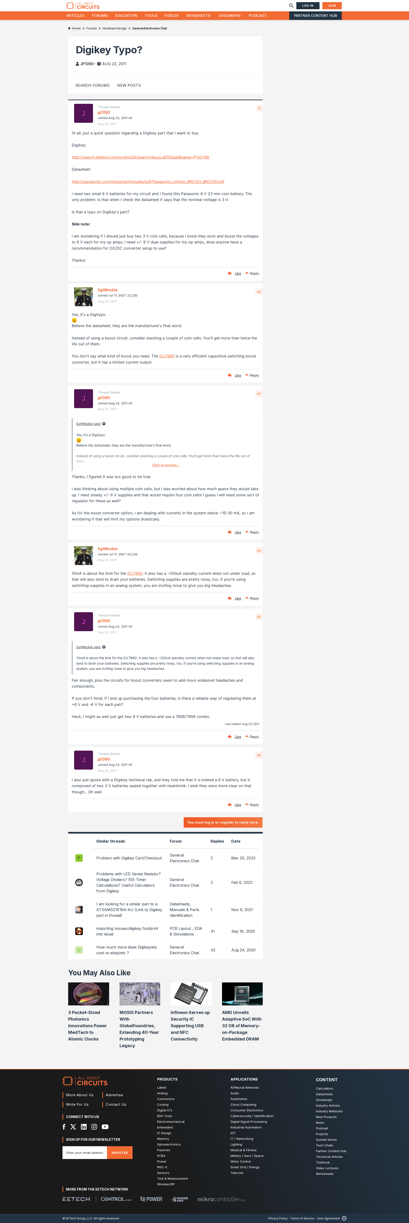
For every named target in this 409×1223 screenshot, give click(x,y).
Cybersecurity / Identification (252, 1116)
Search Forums (92, 85)
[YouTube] (105, 1126)
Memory (163, 1139)
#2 (259, 292)
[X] (73, 1126)
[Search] (291, 5)
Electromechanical (171, 1121)
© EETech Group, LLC (77, 1218)
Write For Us (77, 1104)
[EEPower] (151, 1199)
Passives (163, 1150)
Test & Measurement (172, 1178)
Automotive (239, 1099)
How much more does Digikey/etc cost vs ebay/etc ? (126, 950)
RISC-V (162, 1167)
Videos (171, 15)
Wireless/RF (166, 1184)
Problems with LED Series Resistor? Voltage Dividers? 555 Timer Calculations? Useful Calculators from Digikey (128, 882)
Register (120, 1153)
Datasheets (198, 15)
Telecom (237, 1173)
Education (126, 15)
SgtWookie (108, 289)
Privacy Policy (278, 1218)
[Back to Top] (343, 1218)
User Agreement (328, 1218)
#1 (259, 108)
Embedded (165, 1127)
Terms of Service (302, 1218)
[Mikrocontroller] (221, 1199)
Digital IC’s (164, 1110)
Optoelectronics (169, 1144)
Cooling (163, 1104)
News (320, 1122)
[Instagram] (94, 1127)
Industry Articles (328, 1105)
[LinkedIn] (84, 1127)
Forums (100, 15)
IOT (233, 1133)
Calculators (324, 1088)
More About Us (80, 1095)
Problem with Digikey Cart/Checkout (129, 858)
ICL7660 (166, 356)
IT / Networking (242, 1139)
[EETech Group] (76, 1199)
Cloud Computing (243, 1104)
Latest (161, 1087)
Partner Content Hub (315, 15)
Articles (75, 15)
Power (162, 1161)
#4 (259, 550)
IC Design (164, 1133)
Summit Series (326, 1139)
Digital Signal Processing (249, 1121)
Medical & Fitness (244, 1150)
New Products (326, 1117)
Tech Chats (324, 1145)
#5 (259, 617)
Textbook (323, 1162)
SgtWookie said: (88, 424)
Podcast (258, 15)
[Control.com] (116, 1199)
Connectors (166, 1099)
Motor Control (241, 1161)
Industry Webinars (329, 1111)
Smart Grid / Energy (245, 1167)
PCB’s (161, 1156)
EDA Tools (164, 1116)
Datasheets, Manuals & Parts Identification (184, 910)
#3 (259, 394)
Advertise (114, 1095)
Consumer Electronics (247, 1110)
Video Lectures (327, 1168)
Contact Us (116, 1104)
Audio (235, 1093)
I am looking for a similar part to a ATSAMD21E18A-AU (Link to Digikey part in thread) (129, 910)
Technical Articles (329, 1157)
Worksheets (324, 1174)
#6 (259, 755)
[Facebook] (64, 1127)
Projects (322, 1134)
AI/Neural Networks (245, 1087)
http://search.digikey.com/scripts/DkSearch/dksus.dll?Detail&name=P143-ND (140, 157)
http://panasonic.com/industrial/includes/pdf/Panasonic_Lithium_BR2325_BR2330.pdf (148, 181)
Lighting (236, 1144)
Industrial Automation (246, 1127)
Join (332, 5)
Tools (151, 15)
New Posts (129, 85)
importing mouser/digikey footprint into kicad (127, 931)
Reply (254, 273)
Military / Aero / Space (247, 1156)
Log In (308, 5)
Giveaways (230, 15)
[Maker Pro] (180, 1199)
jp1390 (87, 63)
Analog (162, 1093)
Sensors (163, 1173)
